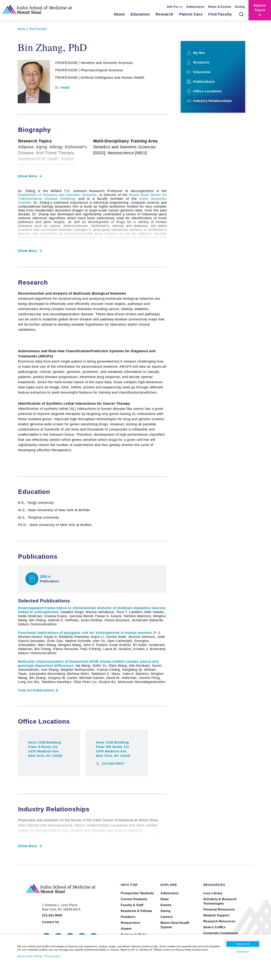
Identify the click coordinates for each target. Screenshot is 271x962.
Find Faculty (220, 14)
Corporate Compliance (220, 933)
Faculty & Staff (132, 905)
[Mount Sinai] (61, 892)
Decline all (243, 951)
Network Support (216, 915)
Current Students (134, 899)
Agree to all (242, 943)
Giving (240, 6)
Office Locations (207, 91)
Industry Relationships (212, 101)
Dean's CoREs (214, 927)
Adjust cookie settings (30, 956)
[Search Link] (241, 14)
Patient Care (191, 14)
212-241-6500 (52, 915)
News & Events (219, 6)
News (165, 899)
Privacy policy (52, 956)
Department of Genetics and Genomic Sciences (57, 195)
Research (164, 14)
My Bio (199, 53)
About (119, 14)
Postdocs (128, 916)
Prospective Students (137, 893)
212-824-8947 (113, 763)
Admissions (195, 6)
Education (140, 14)
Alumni (126, 928)
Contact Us (50, 922)
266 (43, 576)
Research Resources (219, 921)
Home (21, 28)
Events (166, 905)
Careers (167, 916)
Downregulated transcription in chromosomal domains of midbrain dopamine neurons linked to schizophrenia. (92, 616)
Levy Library (213, 893)
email (65, 87)
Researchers (130, 922)
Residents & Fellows (136, 911)
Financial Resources (219, 909)
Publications (204, 81)
